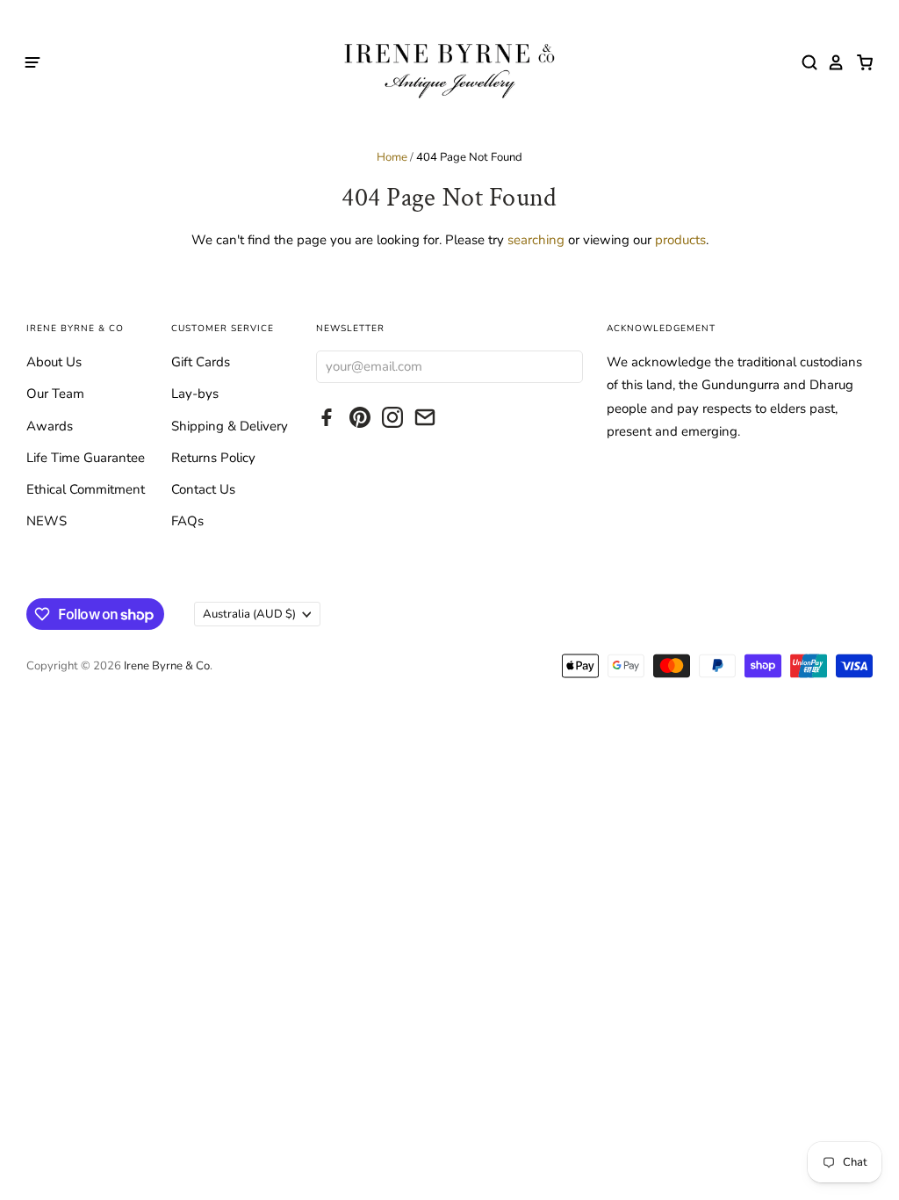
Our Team (55, 393)
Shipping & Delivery (229, 426)
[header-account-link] (831, 62)
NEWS (46, 521)
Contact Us (203, 489)
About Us (54, 362)
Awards (49, 426)
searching (536, 240)
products (680, 240)
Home (392, 157)
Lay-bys (195, 393)
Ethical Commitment (85, 489)
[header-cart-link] (860, 62)
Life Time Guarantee (85, 457)
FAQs (187, 521)
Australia (249, 614)
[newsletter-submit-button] (564, 365)
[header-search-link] (805, 62)
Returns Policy (213, 457)
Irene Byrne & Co (167, 666)
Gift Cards (200, 362)
